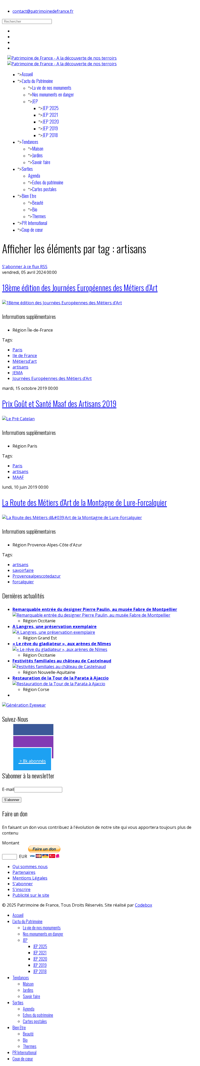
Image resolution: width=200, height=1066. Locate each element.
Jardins (37, 155)
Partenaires (23, 872)
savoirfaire (23, 570)
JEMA (17, 373)
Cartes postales (44, 189)
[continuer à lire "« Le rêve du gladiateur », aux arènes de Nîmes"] (59, 649)
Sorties (27, 168)
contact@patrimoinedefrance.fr (42, 11)
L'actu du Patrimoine (37, 80)
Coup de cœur (32, 229)
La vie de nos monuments (51, 87)
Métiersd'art (24, 361)
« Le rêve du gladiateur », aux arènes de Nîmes (61, 644)
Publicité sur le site (30, 895)
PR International (34, 222)
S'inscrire (21, 889)
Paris (17, 350)
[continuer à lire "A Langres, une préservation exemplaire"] (53, 632)
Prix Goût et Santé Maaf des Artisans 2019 (59, 403)
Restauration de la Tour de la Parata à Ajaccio (60, 678)
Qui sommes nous (30, 866)
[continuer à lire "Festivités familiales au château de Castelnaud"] (59, 666)
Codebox (143, 905)
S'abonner (22, 884)
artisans (20, 367)
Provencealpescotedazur (36, 576)
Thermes (39, 216)
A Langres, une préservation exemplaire (54, 626)
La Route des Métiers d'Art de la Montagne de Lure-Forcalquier (84, 502)
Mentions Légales (29, 878)
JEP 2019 (50, 128)
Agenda (34, 175)
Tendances (30, 141)
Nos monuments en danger (53, 94)
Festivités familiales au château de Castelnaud (61, 661)
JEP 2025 (50, 108)
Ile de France (24, 355)
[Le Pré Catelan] (18, 419)
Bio (34, 209)
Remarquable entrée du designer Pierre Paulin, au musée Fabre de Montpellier (94, 609)
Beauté (37, 202)
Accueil (27, 74)
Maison (37, 148)
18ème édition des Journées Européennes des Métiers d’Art (80, 287)
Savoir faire (41, 162)
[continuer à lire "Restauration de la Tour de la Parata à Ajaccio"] (58, 684)
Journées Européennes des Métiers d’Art (52, 378)
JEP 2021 (50, 114)
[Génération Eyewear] (24, 705)
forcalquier (23, 582)
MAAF (18, 477)
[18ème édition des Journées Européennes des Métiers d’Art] (62, 303)
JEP (35, 101)
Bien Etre (29, 195)
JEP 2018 (50, 135)
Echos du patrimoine (47, 182)
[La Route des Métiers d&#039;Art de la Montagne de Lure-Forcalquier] (72, 517)
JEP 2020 (50, 121)
